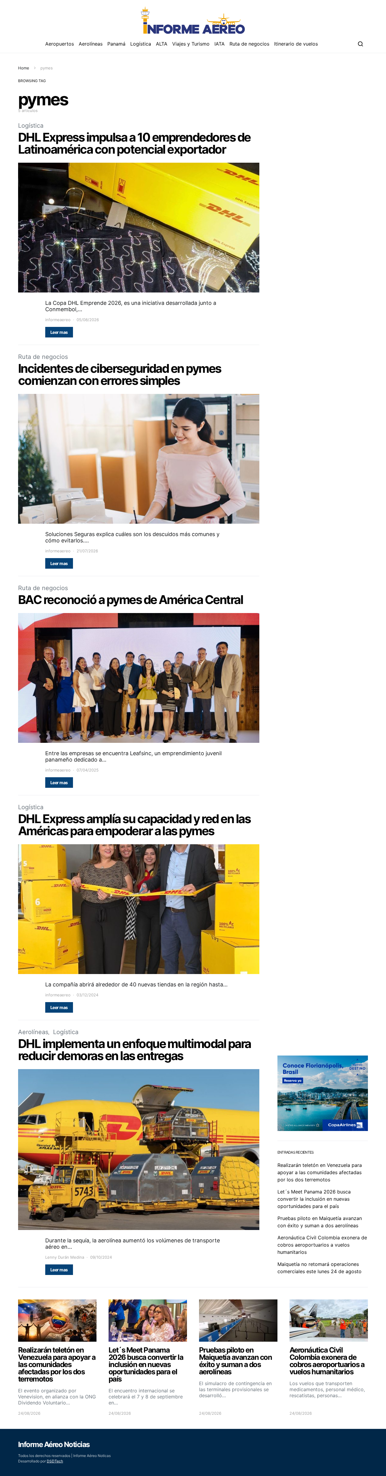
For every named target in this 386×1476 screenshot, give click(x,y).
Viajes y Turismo (191, 44)
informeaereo (58, 319)
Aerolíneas (91, 44)
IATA (219, 44)
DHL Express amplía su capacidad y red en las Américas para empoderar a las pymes (134, 824)
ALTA (161, 44)
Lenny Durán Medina (64, 1257)
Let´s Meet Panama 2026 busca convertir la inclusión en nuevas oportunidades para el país (314, 1199)
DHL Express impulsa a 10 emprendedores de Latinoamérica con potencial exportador (134, 143)
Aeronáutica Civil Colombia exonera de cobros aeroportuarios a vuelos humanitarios (322, 1245)
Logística (140, 44)
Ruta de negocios (249, 44)
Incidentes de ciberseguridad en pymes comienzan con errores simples (119, 374)
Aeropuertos (59, 44)
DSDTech (55, 1461)
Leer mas (59, 332)
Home (23, 67)
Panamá (116, 44)
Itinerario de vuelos (296, 44)
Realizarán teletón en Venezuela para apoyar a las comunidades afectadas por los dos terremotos (319, 1172)
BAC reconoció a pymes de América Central (130, 599)
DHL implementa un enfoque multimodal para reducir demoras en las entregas (134, 1049)
